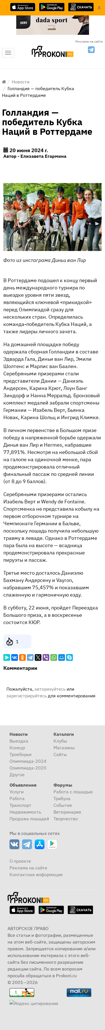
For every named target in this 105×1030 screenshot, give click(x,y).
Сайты (60, 754)
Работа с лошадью (73, 791)
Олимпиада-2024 (28, 761)
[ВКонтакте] (14, 657)
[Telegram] (30, 657)
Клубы (60, 741)
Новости (20, 81)
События (62, 805)
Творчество (65, 818)
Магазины (64, 747)
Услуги (17, 791)
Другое (17, 774)
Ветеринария (67, 812)
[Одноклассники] (22, 657)
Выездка (19, 741)
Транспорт (20, 805)
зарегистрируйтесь (26, 695)
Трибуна (62, 798)
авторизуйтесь (50, 689)
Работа (17, 798)
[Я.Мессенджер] (6, 657)
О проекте (20, 861)
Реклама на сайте (89, 41)
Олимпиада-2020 (28, 768)
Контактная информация (36, 874)
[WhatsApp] (53, 657)
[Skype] (69, 657)
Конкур (17, 747)
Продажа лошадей (29, 818)
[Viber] (46, 657)
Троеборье (21, 754)
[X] (38, 657)
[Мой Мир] (61, 657)
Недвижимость (25, 812)
